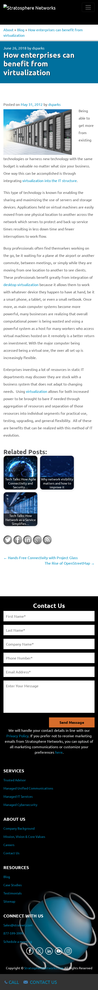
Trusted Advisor (14, 780)
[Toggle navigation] (88, 7)
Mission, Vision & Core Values (24, 836)
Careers (8, 845)
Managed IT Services (18, 796)
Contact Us (11, 853)
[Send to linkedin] (27, 539)
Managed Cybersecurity (20, 804)
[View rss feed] (47, 539)
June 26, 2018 (14, 48)
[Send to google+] (37, 539)
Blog (20, 29)
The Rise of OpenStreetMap (70, 563)
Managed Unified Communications (28, 788)
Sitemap (9, 901)
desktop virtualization (21, 284)
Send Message (71, 722)
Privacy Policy (17, 735)
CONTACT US (43, 982)
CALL (14, 982)
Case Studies (12, 885)
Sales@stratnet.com (17, 925)
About (8, 29)
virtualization (36, 391)
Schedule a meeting (17, 941)
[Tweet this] (8, 539)
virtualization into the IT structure (49, 180)
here (59, 752)
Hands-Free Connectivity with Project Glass (40, 557)
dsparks (38, 48)
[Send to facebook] (17, 539)
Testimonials (12, 893)
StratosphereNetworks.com (44, 968)
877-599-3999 (13, 933)
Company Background (19, 828)
